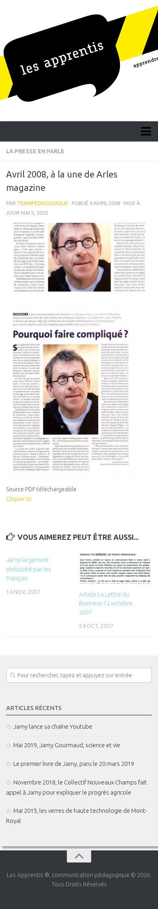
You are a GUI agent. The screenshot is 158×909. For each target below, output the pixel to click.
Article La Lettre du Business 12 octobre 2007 (105, 603)
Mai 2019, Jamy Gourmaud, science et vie (66, 745)
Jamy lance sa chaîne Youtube (52, 726)
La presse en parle (35, 151)
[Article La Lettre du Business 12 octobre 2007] (115, 566)
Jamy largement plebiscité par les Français (28, 568)
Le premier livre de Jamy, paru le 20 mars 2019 (73, 763)
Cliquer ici (18, 498)
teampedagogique (42, 203)
